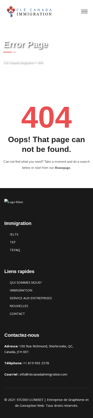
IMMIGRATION (21, 290)
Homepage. (63, 167)
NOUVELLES (19, 306)
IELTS (14, 234)
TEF (13, 242)
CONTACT (17, 313)
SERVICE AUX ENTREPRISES (31, 298)
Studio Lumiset (30, 400)
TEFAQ (15, 250)
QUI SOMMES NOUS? (26, 282)
